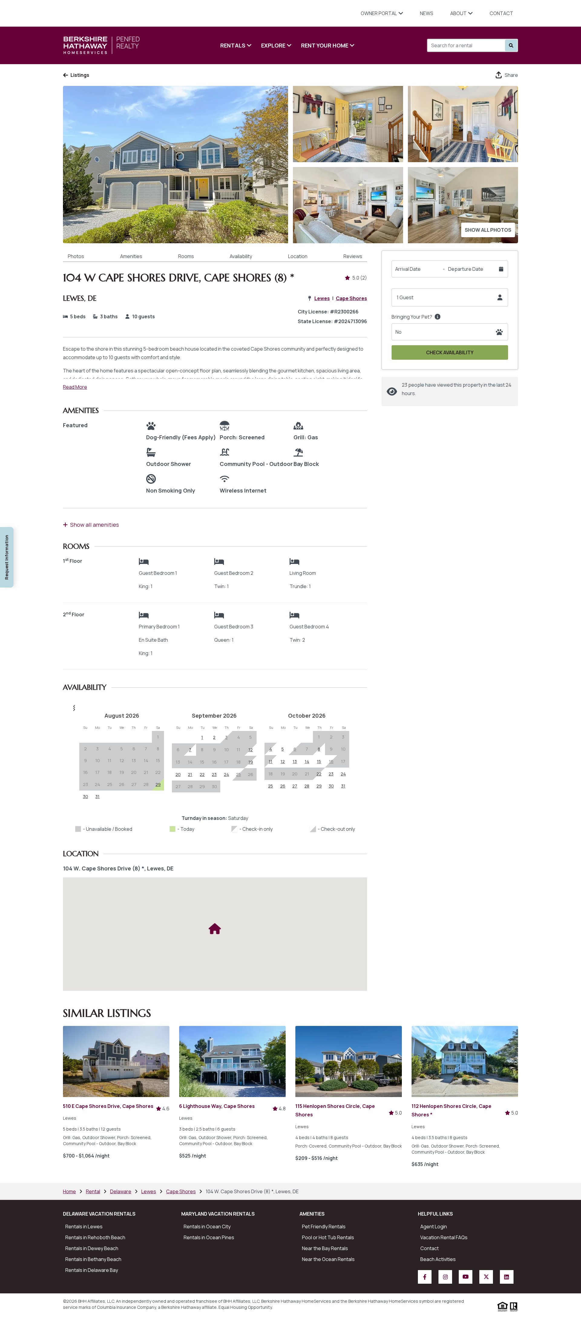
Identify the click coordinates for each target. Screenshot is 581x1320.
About (458, 13)
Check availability (450, 352)
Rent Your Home (324, 45)
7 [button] (146, 749)
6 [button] (134, 749)
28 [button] (146, 784)
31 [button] (97, 796)
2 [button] (85, 749)
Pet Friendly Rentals (324, 1226)
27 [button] (133, 784)
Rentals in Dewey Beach (91, 1248)
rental (93, 1191)
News (426, 13)
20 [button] (133, 772)
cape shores (181, 1191)
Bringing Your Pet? (412, 316)
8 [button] (158, 749)
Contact (501, 13)
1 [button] (158, 737)
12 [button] (122, 760)
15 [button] (158, 760)
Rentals (232, 45)
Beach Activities (438, 1259)
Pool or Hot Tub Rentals (328, 1237)
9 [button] (85, 760)
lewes (148, 1191)
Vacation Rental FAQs (444, 1237)
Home (69, 1191)
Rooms (186, 256)
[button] (215, 706)
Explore (273, 45)
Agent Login (433, 1226)
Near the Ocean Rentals (328, 1259)
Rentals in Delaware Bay (91, 1270)
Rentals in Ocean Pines (209, 1237)
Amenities (131, 256)
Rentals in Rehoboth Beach (95, 1237)
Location (297, 256)
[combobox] (461, 45)
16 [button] (85, 772)
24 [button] (97, 784)
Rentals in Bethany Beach (93, 1259)
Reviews (352, 256)
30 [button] (85, 796)
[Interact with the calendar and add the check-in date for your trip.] (501, 269)
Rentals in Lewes (84, 1226)
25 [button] (109, 784)
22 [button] (158, 772)
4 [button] (109, 749)
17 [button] (97, 772)
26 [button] (121, 784)
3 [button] (97, 749)
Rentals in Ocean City (207, 1226)
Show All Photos (488, 230)
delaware (120, 1191)
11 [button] (109, 760)
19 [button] (122, 772)
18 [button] (109, 772)
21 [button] (146, 772)
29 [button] (202, 786)
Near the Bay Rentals (325, 1248)
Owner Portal (379, 13)
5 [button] (121, 749)
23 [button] (85, 784)
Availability (241, 256)
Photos (76, 256)
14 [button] (146, 760)
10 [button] (97, 760)
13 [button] (134, 760)
